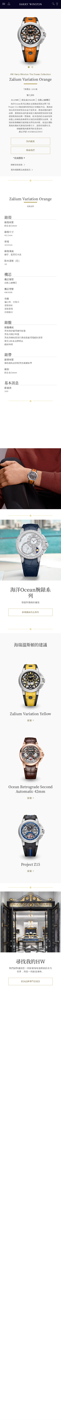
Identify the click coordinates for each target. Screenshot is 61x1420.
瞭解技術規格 (17, 164)
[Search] (53, 4)
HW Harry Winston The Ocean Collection (30, 74)
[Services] (9, 4)
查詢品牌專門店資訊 (30, 981)
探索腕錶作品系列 (30, 612)
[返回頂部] (56, 1415)
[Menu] (4, 4)
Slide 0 (29, 67)
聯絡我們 (30, 150)
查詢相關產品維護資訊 (20, 169)
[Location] (57, 4)
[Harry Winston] (30, 4)
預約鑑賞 (30, 141)
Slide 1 (32, 67)
